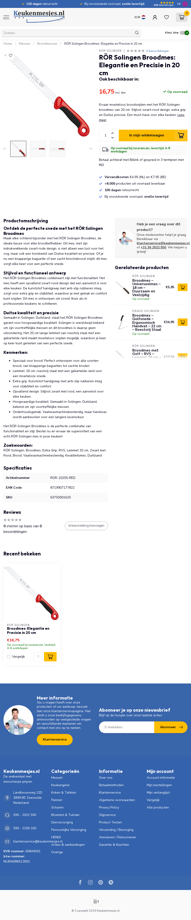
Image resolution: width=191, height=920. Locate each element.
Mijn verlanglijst (158, 792)
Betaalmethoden (111, 785)
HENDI (56, 837)
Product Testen (110, 822)
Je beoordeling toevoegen (86, 526)
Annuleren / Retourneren (117, 837)
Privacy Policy (109, 807)
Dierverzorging (62, 822)
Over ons (106, 777)
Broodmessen (47, 44)
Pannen (56, 800)
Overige (57, 852)
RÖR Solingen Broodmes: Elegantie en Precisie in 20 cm (103, 44)
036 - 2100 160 (24, 828)
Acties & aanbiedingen (68, 844)
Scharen (57, 807)
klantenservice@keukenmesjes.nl (163, 243)
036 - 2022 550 (24, 815)
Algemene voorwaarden (117, 800)
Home (7, 44)
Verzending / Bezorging (116, 830)
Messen (24, 44)
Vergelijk (18, 656)
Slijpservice (107, 815)
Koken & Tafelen (63, 792)
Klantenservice (55, 739)
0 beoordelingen (157, 51)
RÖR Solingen (110, 51)
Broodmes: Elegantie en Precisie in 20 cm (28, 630)
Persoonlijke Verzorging (68, 830)
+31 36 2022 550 (153, 247)
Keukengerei (60, 785)
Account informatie (161, 777)
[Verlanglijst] (166, 17)
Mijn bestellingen (159, 785)
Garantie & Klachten (114, 844)
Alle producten (158, 807)
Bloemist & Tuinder (65, 815)
